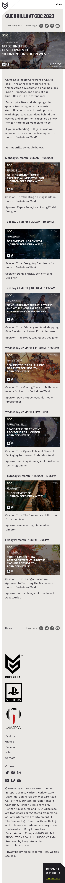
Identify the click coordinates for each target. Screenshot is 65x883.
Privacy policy (13, 852)
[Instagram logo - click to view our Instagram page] (19, 772)
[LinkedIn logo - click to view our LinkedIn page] (7, 780)
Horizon (8, 628)
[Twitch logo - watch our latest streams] (13, 780)
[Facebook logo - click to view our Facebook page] (13, 772)
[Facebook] (52, 26)
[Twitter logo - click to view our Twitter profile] (7, 772)
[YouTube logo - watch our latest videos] (19, 780)
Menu (59, 4)
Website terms (33, 852)
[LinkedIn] (41, 26)
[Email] (57, 26)
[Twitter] (47, 26)
